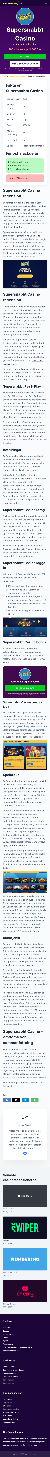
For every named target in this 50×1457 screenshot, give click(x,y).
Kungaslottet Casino (11, 1412)
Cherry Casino (9, 1304)
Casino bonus (8, 1383)
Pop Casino (7, 1403)
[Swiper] (25, 1228)
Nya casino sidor (9, 1373)
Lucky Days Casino (10, 1419)
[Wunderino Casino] (25, 1259)
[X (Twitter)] (16, 1100)
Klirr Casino (7, 1416)
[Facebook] (7, 1100)
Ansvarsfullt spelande (11, 1351)
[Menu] (46, 3)
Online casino (8, 1367)
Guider (5, 1337)
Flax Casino (7, 1399)
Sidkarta (6, 1328)
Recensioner (8, 1344)
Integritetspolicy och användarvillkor (17, 1347)
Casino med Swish (10, 1377)
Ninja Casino (8, 1208)
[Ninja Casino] (25, 1196)
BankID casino (8, 1380)
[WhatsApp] (34, 1100)
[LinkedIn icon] (25, 1153)
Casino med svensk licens (13, 1370)
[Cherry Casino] (25, 1291)
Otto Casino (7, 1406)
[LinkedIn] (25, 1100)
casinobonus (9, 655)
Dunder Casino (9, 1422)
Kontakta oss (8, 1334)
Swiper (6, 1240)
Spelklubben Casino (11, 1409)
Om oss (6, 1331)
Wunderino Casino (11, 1272)
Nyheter (6, 1341)
